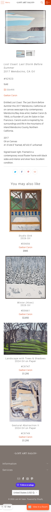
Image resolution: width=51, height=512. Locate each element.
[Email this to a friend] (35, 171)
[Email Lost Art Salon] (19, 479)
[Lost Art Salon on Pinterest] (32, 479)
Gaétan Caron (10, 95)
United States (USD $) (24, 492)
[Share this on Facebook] (22, 171)
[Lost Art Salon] (25, 2)
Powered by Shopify (35, 499)
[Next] (45, 27)
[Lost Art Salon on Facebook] (23, 479)
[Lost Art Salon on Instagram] (27, 479)
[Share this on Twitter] (15, 171)
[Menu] (1, 2)
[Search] (41, 2)
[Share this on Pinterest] (28, 171)
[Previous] (6, 27)
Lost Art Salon (20, 499)
